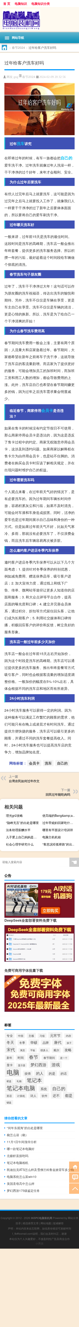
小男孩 (39, 1243)
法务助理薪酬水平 (18, 830)
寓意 (22, 1050)
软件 (44, 1096)
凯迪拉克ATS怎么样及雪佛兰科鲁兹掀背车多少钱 (40, 1169)
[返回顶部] (74, 1188)
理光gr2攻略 (14, 815)
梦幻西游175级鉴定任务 (23, 1190)
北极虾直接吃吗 (17, 1156)
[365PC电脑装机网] (39, 19)
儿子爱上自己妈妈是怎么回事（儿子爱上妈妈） (23, 837)
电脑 (13, 1071)
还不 (56, 1095)
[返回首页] (74, 1166)
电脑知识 (21, 3)
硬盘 (9, 1081)
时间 (21, 1057)
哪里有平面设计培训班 (57, 830)
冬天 (10, 1042)
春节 (33, 1057)
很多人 (44, 1050)
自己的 (66, 158)
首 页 (6, 3)
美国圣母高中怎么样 (20, 1183)
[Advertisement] (39, 1288)
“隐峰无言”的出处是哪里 (22, 822)
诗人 (33, 1095)
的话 (64, 1073)
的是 (52, 1073)
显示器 (21, 1065)
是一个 (63, 1057)
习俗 (42, 1035)
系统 (43, 1088)
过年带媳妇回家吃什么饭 (59, 822)
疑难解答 (58, 1223)
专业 (10, 1035)
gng (16, 77)
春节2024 (18, 47)
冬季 (22, 1043)
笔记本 (34, 1079)
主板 (31, 1036)
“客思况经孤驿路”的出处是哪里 (60, 844)
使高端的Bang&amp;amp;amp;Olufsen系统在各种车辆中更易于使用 (60, 815)
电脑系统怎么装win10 (21, 1176)
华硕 (33, 1042)
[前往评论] (74, 1177)
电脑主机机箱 (51, 837)
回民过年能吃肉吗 (58, 794)
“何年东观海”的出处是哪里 (25, 1128)
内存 (68, 1035)
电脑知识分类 (40, 3)
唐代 (57, 1042)
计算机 (21, 1096)
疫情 (28, 1073)
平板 (32, 1050)
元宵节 (55, 1035)
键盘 (9, 1102)
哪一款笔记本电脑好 (20, 1149)
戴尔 (56, 1050)
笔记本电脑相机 (17, 1162)
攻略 (68, 1049)
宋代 (11, 1049)
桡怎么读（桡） (17, 1135)
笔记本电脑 (21, 1088)
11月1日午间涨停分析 (22, 1142)
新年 (9, 1058)
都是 (68, 1095)
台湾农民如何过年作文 (24, 781)
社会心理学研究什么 (20, 844)
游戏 (56, 1064)
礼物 (19, 1081)
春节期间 (49, 1058)
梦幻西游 (38, 1064)
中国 (20, 1035)
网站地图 (46, 1223)
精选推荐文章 (31, 1223)
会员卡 (47, 410)
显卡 (10, 1065)
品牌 (46, 1042)
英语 (9, 1096)
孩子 (69, 1042)
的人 (39, 1073)
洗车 (21, 143)
